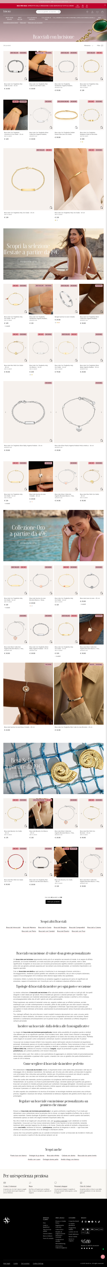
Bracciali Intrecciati (13, 927)
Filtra (98, 45)
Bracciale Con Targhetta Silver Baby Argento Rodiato (89, 366)
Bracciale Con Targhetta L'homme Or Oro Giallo (13, 133)
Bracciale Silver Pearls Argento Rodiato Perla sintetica (74, 445)
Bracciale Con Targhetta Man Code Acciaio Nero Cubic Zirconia (38, 85)
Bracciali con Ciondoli (47, 931)
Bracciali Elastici (63, 931)
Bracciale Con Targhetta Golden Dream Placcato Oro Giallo (65, 133)
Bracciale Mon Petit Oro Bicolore (87, 832)
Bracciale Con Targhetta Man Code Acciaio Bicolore (73, 727)
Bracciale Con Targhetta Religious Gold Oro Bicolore (88, 133)
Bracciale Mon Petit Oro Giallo (13, 366)
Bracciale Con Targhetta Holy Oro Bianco (38, 366)
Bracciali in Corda (44, 927)
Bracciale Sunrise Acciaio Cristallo (37, 495)
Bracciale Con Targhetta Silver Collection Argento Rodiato (38, 133)
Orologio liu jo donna (36, 1155)
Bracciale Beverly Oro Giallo (13, 832)
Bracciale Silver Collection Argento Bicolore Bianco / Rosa (65, 495)
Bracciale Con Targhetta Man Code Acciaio (13, 85)
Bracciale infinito (53, 1155)
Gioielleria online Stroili (10, 22)
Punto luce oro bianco (18, 1155)
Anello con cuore (34, 1159)
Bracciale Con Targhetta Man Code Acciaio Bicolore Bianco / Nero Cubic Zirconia (39, 881)
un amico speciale (60, 1121)
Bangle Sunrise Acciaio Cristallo (65, 317)
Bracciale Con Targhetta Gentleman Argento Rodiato (63, 85)
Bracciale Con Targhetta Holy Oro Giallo (89, 85)
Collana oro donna (68, 1155)
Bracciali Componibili (77, 927)
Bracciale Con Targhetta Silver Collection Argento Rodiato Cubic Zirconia (89, 318)
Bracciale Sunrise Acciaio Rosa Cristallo (19, 727)
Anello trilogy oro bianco (70, 1159)
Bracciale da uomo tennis (87, 1155)
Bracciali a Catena (94, 927)
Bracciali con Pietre (29, 931)
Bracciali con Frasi (78, 931)
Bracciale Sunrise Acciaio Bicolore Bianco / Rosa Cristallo (37, 599)
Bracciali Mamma (29, 927)
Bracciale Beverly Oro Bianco (38, 832)
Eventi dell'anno (74, 1234)
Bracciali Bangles (60, 927)
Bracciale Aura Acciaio (90, 598)
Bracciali (23, 22)
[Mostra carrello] (102, 12)
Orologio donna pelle (50, 1159)
